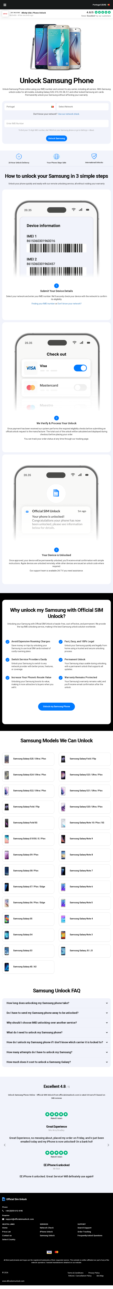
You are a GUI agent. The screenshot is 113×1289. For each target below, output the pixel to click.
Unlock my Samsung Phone (56, 706)
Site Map (100, 1279)
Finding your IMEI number (43, 303)
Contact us (7, 1239)
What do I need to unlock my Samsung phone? (34, 1032)
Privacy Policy (94, 1277)
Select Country (8, 1243)
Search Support (84, 1231)
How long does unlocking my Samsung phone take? (38, 1003)
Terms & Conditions (75, 1277)
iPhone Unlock (46, 1235)
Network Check (47, 1231)
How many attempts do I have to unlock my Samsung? (39, 1052)
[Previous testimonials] (4, 1147)
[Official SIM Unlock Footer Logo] (14, 1203)
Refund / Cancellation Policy (80, 1279)
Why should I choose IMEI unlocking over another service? (42, 1022)
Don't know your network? (70, 303)
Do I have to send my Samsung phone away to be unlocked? (42, 1012)
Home (5, 1231)
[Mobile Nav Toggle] (5, 5)
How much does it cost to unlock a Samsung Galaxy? (39, 1062)
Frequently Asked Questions (90, 1239)
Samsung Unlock (47, 1239)
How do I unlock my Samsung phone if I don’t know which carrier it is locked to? (55, 1042)
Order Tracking (84, 1235)
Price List (6, 1235)
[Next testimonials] (108, 1147)
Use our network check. (69, 114)
